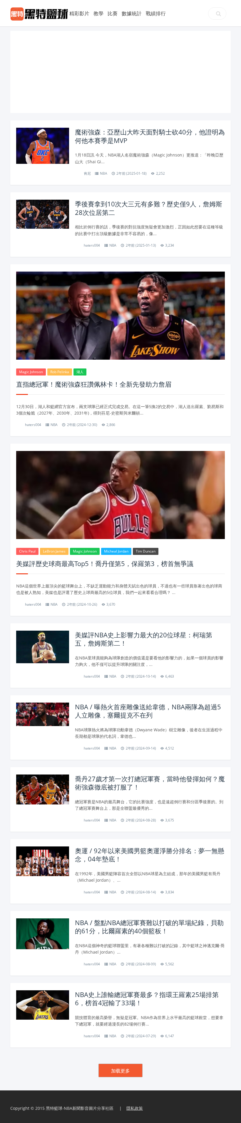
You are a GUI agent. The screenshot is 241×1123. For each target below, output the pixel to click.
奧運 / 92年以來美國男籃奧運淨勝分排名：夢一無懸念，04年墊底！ (149, 854)
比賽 (113, 13)
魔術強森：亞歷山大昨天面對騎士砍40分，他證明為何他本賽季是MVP (150, 136)
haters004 (92, 245)
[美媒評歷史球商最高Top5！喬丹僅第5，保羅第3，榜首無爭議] (120, 515)
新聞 (60, 13)
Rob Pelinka (59, 371)
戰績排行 (156, 13)
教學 (98, 13)
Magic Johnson (31, 371)
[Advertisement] (120, 72)
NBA (103, 173)
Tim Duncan (145, 551)
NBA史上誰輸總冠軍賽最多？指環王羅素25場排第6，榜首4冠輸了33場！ (147, 998)
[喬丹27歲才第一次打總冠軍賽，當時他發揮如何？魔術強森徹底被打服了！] (42, 789)
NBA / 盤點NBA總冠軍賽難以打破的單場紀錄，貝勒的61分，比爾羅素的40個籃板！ (149, 926)
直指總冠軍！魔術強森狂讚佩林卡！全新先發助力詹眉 (93, 384)
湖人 (79, 371)
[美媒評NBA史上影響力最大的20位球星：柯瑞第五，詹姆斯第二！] (42, 646)
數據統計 (132, 13)
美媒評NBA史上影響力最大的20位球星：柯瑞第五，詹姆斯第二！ (143, 639)
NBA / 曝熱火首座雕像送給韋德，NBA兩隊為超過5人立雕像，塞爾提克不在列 (148, 711)
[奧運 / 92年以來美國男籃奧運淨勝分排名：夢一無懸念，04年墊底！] (42, 860)
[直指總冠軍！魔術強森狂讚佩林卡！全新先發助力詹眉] (120, 317)
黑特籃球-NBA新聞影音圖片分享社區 (79, 1108)
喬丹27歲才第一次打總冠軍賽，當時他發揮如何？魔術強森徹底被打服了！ (150, 783)
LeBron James (54, 551)
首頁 (46, 13)
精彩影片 (79, 13)
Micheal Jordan (116, 551)
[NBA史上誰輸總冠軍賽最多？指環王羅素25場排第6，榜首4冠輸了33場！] (42, 1004)
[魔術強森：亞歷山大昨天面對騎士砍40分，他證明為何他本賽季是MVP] (42, 145)
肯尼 (87, 173)
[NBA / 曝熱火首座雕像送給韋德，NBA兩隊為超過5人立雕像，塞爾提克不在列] (42, 713)
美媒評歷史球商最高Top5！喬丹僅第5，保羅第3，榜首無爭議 (104, 563)
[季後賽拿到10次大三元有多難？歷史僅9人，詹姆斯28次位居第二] (42, 213)
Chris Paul (27, 551)
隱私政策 (134, 1108)
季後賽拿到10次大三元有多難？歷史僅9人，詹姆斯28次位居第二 (148, 208)
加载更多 (120, 1071)
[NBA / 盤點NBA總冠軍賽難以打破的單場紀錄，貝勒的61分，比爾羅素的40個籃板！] (42, 933)
